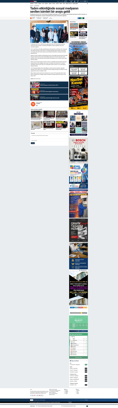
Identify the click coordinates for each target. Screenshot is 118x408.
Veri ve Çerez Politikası (64, 402)
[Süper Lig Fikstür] (86, 360)
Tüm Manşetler (53, 392)
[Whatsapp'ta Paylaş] (82, 18)
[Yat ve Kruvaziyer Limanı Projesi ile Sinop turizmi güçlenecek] (83, 33)
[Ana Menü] (87, 4)
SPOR (64, 3)
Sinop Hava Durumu (54, 389)
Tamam (70, 402)
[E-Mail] (37, 105)
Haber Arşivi (53, 394)
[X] (32, 395)
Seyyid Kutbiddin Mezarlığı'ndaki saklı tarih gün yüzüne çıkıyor (36, 119)
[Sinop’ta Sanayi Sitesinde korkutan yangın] (83, 25)
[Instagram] (36, 395)
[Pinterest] (34, 395)
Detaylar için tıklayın (78, 357)
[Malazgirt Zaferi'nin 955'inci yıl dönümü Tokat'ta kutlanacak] (62, 114)
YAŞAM (50, 3)
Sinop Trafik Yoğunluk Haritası (55, 390)
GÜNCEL (39, 3)
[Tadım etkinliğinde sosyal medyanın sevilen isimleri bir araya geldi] (49, 31)
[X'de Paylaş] (80, 18)
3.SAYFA (35, 3)
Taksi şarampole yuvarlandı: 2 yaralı (73, 37)
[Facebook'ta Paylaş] (78, 18)
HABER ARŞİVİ (75, 3)
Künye (78, 389)
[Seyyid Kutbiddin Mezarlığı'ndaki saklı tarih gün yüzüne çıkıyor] (37, 114)
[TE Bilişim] (33, 104)
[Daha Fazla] (83, 18)
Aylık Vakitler (72, 328)
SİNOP (61, 3)
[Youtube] (39, 395)
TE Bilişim (38, 103)
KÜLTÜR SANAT (36, 5)
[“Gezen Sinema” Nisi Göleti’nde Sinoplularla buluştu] (49, 114)
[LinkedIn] (37, 395)
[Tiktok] (41, 395)
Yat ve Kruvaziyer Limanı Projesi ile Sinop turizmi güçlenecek (83, 37)
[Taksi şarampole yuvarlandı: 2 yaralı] (74, 33)
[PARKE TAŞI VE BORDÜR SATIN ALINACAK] (74, 25)
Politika (53, 3)
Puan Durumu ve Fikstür (54, 391)
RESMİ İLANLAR (69, 3)
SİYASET (46, 3)
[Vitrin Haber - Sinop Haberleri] (33, 1)
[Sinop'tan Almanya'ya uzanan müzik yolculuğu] (62, 124)
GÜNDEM (32, 3)
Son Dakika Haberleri (54, 393)
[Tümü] (86, 21)
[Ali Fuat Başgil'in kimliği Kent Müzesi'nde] (37, 124)
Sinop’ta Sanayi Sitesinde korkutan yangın (82, 29)
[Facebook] (31, 395)
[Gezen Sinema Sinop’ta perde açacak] (49, 124)
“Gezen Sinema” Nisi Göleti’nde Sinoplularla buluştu (48, 119)
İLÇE (43, 3)
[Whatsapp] (43, 395)
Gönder (33, 143)
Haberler (31, 5)
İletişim (66, 389)
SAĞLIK (57, 3)
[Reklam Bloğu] (78, 52)
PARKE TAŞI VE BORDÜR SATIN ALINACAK (74, 29)
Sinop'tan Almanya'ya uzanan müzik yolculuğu (61, 129)
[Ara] (87, 1)
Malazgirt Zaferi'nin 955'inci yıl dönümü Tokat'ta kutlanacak (61, 119)
